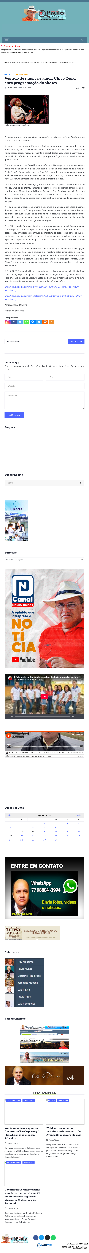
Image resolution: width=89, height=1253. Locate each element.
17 (56, 831)
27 (10, 840)
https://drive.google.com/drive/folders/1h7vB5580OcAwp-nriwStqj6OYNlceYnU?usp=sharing (43, 297)
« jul (9, 815)
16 (44, 831)
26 (78, 835)
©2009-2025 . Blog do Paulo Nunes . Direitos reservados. (75, 1246)
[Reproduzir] (7, 716)
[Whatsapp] (26, 322)
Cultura (15, 62)
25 (67, 835)
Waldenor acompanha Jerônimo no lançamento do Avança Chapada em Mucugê (63, 1131)
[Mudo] (77, 716)
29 (33, 840)
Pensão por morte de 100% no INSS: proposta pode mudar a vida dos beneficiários (30, 51)
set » (79, 815)
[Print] (45, 322)
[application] (44, 696)
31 (56, 840)
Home (7, 62)
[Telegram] (39, 322)
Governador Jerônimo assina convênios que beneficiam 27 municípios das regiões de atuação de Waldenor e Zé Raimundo (22, 1196)
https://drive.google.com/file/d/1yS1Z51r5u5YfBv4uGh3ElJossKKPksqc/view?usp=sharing (42, 288)
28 (21, 840)
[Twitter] (20, 322)
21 (22, 835)
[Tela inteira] (81, 716)
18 (67, 831)
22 (33, 835)
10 (56, 827)
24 (56, 835)
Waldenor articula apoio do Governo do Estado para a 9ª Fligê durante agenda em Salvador (22, 1133)
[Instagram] (8, 322)
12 (79, 827)
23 (44, 835)
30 (44, 840)
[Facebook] (14, 322)
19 (79, 831)
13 (10, 831)
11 (67, 827)
